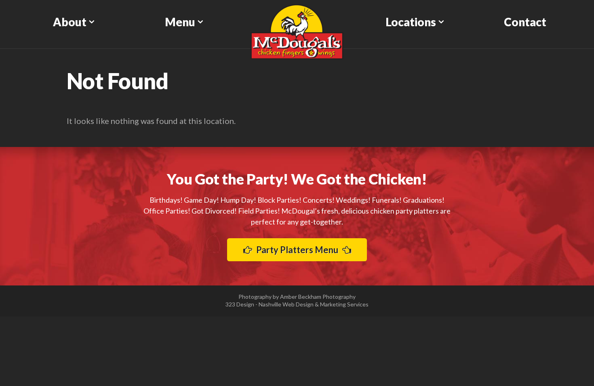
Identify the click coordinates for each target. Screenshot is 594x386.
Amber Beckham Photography (318, 296)
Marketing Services (344, 304)
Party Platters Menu (297, 249)
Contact (525, 22)
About (69, 22)
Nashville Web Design (286, 304)
